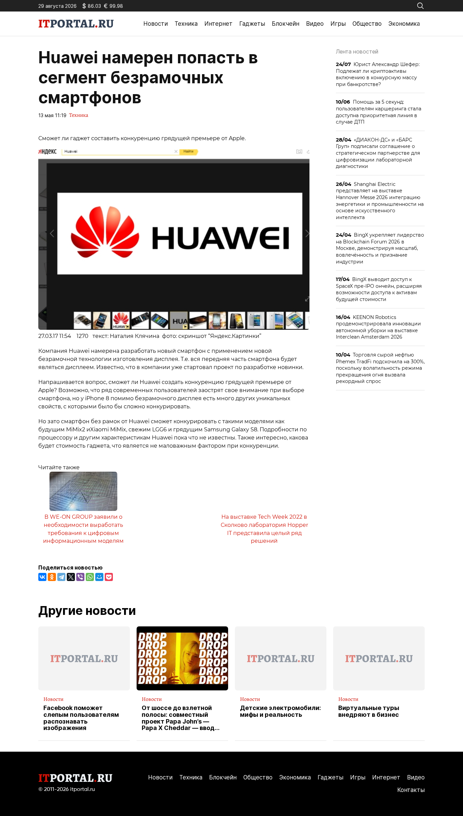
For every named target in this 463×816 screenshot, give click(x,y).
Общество (367, 23)
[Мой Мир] (99, 577)
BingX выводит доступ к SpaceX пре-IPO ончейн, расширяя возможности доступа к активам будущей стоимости (379, 289)
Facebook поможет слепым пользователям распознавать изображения (81, 718)
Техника (186, 23)
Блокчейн (285, 23)
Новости (155, 23)
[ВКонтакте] (42, 577)
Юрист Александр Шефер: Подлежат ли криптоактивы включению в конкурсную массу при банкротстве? (378, 74)
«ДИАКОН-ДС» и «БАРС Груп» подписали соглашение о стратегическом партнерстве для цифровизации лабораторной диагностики (378, 152)
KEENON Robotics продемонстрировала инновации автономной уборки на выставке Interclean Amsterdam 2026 (378, 327)
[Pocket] (109, 577)
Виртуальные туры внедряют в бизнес (368, 711)
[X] (71, 577)
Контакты (411, 790)
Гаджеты (252, 23)
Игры (338, 23)
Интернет (218, 23)
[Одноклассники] (52, 577)
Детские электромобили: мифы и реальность (280, 711)
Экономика (404, 23)
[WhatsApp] (90, 577)
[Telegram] (61, 577)
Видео (315, 23)
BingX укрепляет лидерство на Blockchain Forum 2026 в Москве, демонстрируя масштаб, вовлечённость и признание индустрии (380, 248)
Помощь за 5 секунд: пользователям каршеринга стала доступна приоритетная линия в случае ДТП (378, 112)
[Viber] (80, 577)
